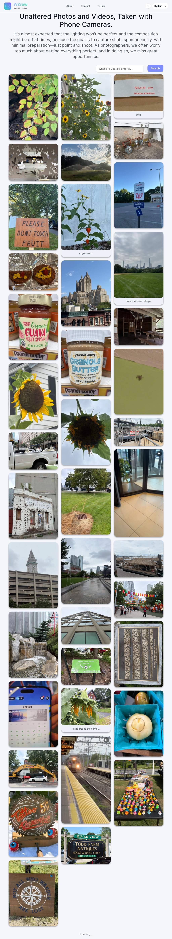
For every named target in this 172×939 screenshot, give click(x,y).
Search (155, 68)
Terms (101, 6)
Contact (85, 6)
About (69, 6)
